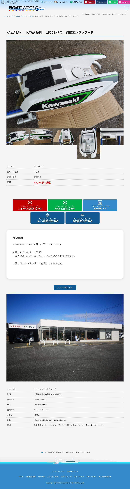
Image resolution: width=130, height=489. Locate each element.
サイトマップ (48, 2)
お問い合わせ (91, 476)
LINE (115, 2)
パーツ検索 (15, 16)
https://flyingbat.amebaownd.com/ (50, 420)
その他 (30, 16)
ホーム (6, 16)
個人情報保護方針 (105, 476)
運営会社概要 (31, 476)
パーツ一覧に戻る (65, 287)
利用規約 (41, 476)
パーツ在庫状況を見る (47, 220)
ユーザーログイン (62, 2)
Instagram (125, 2)
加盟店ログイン (77, 2)
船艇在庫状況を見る (82, 220)
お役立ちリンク (66, 476)
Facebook (102, 2)
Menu (126, 8)
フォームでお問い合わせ (30, 207)
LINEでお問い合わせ (65, 207)
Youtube (91, 2)
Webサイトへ (100, 207)
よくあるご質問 (52, 476)
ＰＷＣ (23, 16)
